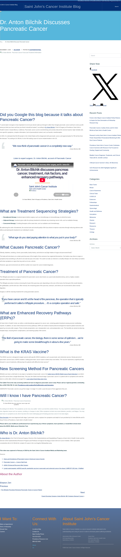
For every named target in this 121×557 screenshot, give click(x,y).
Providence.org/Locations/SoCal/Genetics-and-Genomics (36, 385)
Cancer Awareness (95, 190)
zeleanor (17, 49)
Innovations (93, 214)
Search (117, 6)
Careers (2, 531)
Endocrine (93, 199)
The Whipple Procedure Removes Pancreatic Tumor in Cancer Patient (21, 490)
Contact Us (118, 0)
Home (79, 0)
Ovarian (92, 220)
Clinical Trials (100, 0)
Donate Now (3, 529)
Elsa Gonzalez (4, 417)
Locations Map (36, 529)
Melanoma (93, 217)
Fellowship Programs (109, 0)
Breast (91, 187)
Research (92, 223)
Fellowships (93, 202)
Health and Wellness (96, 211)
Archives (92, 244)
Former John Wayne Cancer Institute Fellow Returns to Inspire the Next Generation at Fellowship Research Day (105, 120)
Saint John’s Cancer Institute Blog (52, 6)
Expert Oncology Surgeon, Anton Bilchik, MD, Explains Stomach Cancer (63, 496)
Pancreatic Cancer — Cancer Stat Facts (15, 462)
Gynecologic (93, 208)
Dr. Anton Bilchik (50, 127)
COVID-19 (93, 196)
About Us (83, 0)
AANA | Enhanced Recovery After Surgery (16, 465)
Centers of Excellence (91, 0)
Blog (1, 41)
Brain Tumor (93, 184)
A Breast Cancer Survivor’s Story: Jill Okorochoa (104, 162)
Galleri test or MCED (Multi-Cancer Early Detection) (63, 374)
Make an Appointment (6, 524)
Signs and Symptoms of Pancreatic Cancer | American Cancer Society (24, 459)
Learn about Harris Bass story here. (36, 379)
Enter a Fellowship (5, 526)
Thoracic (92, 229)
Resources (93, 226)
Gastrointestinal (35, 49)
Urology (92, 232)
